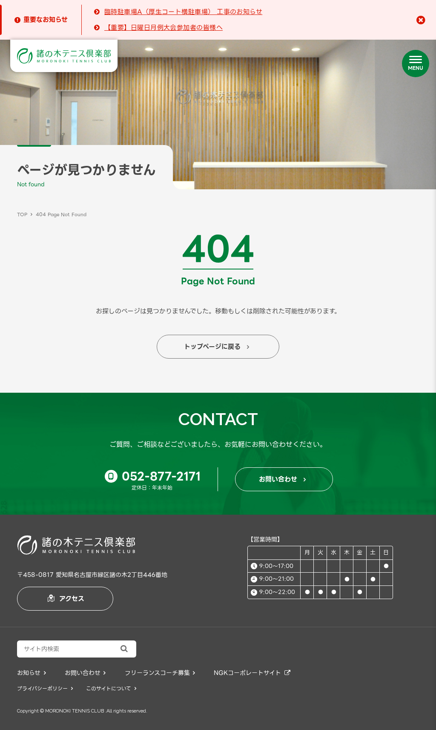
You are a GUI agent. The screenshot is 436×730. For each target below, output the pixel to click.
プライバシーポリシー (45, 688)
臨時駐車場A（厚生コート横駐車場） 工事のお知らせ (183, 12)
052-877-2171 (154, 476)
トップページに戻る (216, 347)
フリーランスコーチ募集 (160, 673)
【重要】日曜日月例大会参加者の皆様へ (163, 28)
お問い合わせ (282, 479)
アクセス (66, 599)
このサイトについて (111, 688)
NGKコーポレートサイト (252, 673)
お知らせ (31, 673)
